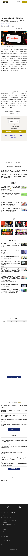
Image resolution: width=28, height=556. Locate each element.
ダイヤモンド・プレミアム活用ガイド (8, 520)
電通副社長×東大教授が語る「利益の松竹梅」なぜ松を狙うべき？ (14, 420)
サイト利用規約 (4, 522)
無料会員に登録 (14, 121)
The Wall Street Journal (5, 23)
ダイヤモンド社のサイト (6, 540)
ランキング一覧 (14, 377)
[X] (8, 507)
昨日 (11, 321)
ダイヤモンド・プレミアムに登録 (14, 131)
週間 (17, 321)
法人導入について (4, 536)
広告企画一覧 (4, 480)
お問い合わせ (3, 534)
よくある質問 (3, 529)
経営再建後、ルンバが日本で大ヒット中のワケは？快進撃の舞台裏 (14, 411)
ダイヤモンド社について (6, 545)
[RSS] (19, 507)
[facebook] (14, 507)
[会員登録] (24, 2)
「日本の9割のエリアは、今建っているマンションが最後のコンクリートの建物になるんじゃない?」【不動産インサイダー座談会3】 (14, 176)
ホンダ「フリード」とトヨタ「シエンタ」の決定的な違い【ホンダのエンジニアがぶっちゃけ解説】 (14, 170)
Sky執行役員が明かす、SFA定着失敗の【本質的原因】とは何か (14, 406)
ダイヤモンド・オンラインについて (8, 512)
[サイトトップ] (5, 2)
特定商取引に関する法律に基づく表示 (8, 524)
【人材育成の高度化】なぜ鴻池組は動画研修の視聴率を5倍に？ (14, 425)
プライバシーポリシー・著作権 (7, 527)
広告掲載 (2, 531)
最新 (4, 321)
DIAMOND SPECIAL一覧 (7, 477)
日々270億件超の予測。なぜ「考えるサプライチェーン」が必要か (14, 415)
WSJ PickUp (6, 25)
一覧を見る (14, 429)
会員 (24, 321)
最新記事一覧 (14, 469)
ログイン (19, 1)
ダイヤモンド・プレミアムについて (8, 517)
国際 (2, 25)
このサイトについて (5, 515)
